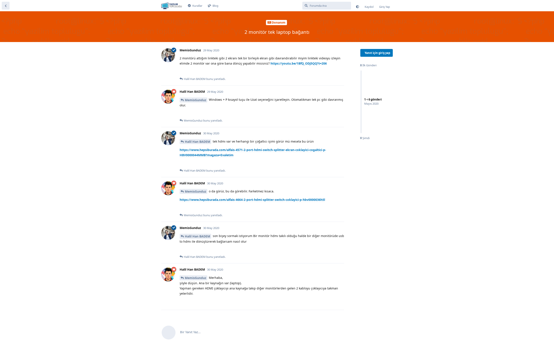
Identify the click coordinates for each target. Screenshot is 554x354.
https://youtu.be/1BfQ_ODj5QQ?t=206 (299, 63)
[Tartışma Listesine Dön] (6, 6)
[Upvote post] (182, 72)
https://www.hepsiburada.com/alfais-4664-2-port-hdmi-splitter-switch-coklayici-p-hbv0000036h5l (252, 200)
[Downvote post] (191, 72)
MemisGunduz (195, 100)
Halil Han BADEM (197, 142)
